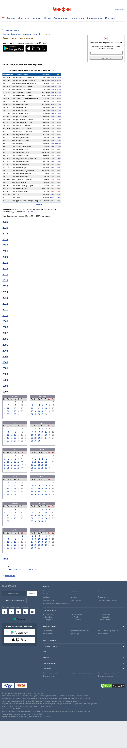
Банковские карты (76, 594)
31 (18, 414)
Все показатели (12, 30)
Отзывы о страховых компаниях (81, 673)
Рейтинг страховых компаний (108, 673)
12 (39, 408)
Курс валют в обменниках (79, 631)
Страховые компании (105, 676)
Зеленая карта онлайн (51, 673)
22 (11, 411)
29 (11, 414)
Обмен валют (47, 631)
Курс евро (101, 591)
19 (39, 411)
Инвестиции (77, 18)
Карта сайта (10, 576)
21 (8, 411)
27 (4, 414)
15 (11, 408)
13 (4, 408)
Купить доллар (48, 634)
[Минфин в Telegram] (11, 611)
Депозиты (23, 18)
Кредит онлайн (75, 600)
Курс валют (47, 591)
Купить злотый (103, 634)
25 (35, 414)
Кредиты (37, 18)
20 (4, 411)
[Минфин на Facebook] (4, 611)
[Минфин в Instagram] (25, 611)
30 (15, 414)
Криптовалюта (94, 18)
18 (35, 411)
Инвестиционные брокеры (107, 594)
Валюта (11, 18)
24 (18, 411)
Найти (32, 593)
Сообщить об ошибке (14, 601)
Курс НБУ (46, 594)
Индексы (110, 18)
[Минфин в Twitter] (18, 611)
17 (18, 408)
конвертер (39, 204)
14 (8, 408)
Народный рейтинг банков (107, 600)
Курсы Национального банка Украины (22, 569)
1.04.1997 (30, 212)
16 (15, 408)
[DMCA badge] (112, 686)
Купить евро (74, 634)
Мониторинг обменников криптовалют (56, 603)
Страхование (60, 18)
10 (18, 405)
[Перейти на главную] (63, 9)
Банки (47, 18)
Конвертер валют (49, 600)
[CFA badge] (33, 686)
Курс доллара (75, 591)
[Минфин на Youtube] (32, 611)
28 (8, 414)
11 (35, 408)
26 (39, 414)
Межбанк (46, 597)
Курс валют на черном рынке (108, 631)
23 (15, 411)
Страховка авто (48, 676)
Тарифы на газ (103, 597)
